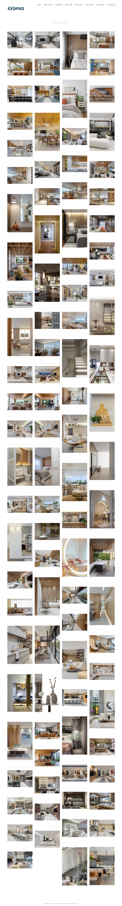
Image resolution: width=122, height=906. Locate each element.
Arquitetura (48, 4)
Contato (110, 4)
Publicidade (89, 4)
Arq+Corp (68, 4)
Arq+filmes (79, 4)
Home (39, 4)
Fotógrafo (100, 4)
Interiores (59, 4)
